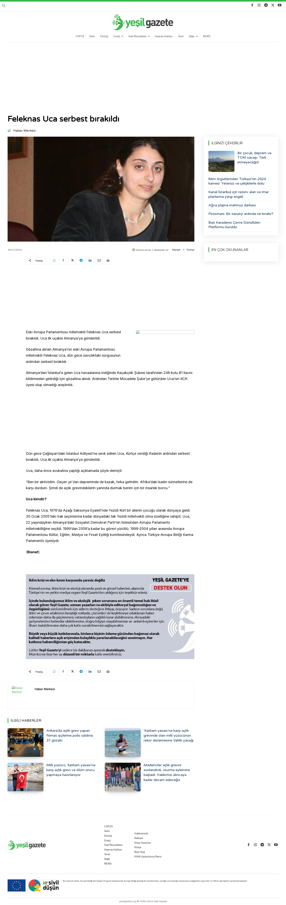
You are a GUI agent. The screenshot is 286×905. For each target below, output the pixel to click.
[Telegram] (265, 5)
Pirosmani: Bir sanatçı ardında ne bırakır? (240, 214)
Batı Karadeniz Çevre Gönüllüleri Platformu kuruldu (234, 224)
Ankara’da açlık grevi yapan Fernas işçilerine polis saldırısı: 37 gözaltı (70, 735)
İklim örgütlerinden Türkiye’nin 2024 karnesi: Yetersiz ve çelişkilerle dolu (237, 181)
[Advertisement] (143, 71)
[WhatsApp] (54, 261)
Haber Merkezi (24, 131)
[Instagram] (259, 5)
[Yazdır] (108, 261)
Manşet (176, 249)
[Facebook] (252, 5)
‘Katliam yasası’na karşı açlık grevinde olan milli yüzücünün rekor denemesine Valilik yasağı (169, 735)
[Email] (99, 261)
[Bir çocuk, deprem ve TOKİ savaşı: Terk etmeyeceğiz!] (221, 161)
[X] (272, 5)
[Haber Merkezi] (10, 131)
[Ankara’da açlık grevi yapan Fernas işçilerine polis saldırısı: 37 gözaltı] (25, 742)
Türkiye (190, 249)
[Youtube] (279, 5)
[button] (4, 6)
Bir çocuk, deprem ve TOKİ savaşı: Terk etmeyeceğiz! (254, 157)
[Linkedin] (90, 261)
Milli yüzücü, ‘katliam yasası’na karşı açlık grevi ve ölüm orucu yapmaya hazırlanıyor (70, 770)
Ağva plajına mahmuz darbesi (232, 205)
